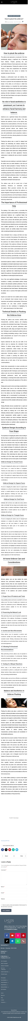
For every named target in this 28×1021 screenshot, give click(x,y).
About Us (3, 995)
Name (3, 886)
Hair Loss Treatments (3, 969)
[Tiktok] (6, 941)
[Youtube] (12, 935)
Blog (2, 997)
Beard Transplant (4, 963)
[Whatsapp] (17, 941)
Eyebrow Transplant (4, 965)
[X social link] (6, 849)
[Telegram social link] (16, 849)
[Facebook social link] (2, 849)
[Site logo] (14, 2)
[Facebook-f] (6, 935)
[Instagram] (17, 935)
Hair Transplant (4, 961)
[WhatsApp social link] (13, 849)
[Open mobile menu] (1, 2)
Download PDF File (5, 840)
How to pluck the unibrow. (8, 845)
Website (3, 898)
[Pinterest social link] (9, 849)
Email (2, 892)
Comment (3, 870)
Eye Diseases (3, 989)
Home (2, 993)
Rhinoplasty (3, 977)
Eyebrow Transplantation (14, 15)
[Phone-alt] (23, 941)
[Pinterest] (23, 935)
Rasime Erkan (10, 22)
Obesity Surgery (4, 974)
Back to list (14, 856)
